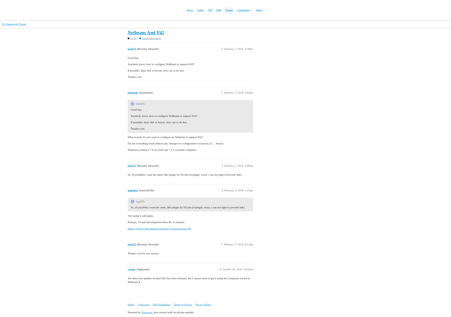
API (210, 10)
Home (131, 304)
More (259, 10)
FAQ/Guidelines (161, 304)
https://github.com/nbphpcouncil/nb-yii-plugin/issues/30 (159, 228)
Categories (143, 304)
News (190, 10)
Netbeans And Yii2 (146, 32)
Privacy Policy (203, 304)
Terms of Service (183, 304)
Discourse (146, 312)
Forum (229, 10)
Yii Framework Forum (14, 24)
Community (244, 10)
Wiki (218, 10)
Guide (200, 10)
